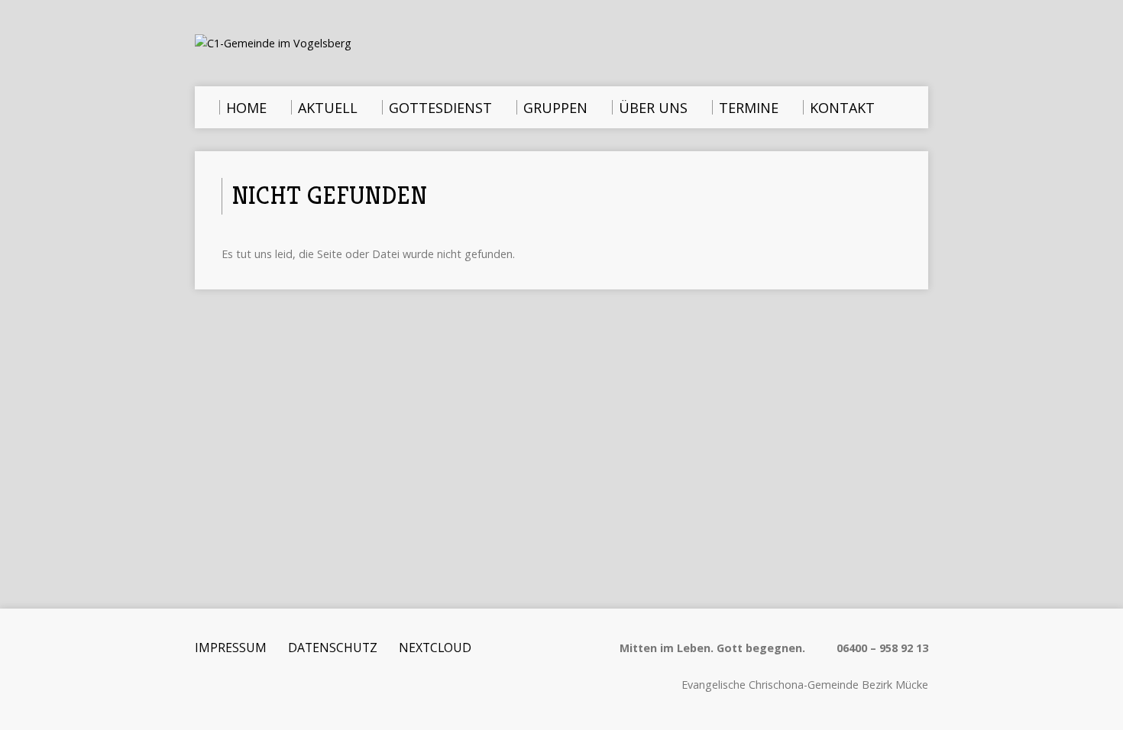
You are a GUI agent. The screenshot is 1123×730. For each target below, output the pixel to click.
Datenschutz (332, 647)
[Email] (202, 687)
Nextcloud (435, 647)
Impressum (231, 647)
